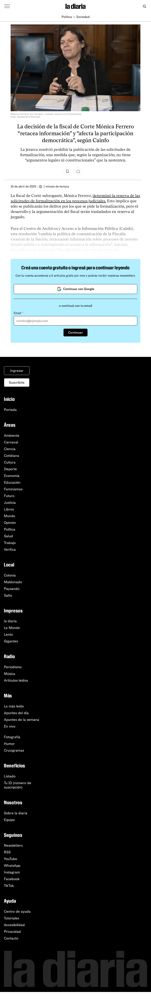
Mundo (9, 516)
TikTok (9, 886)
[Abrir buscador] (144, 6)
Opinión (10, 523)
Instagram (12, 872)
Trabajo (10, 543)
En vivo (9, 726)
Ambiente (11, 435)
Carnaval (11, 442)
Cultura (10, 462)
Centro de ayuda (17, 911)
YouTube (10, 859)
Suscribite (17, 382)
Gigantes (11, 641)
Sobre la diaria (15, 813)
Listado (10, 776)
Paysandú (11, 589)
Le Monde (12, 628)
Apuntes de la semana (21, 720)
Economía (11, 476)
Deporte (10, 469)
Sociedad (82, 17)
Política (67, 17)
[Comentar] (78, 171)
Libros (9, 509)
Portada (10, 410)
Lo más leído (14, 706)
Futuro (9, 496)
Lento (8, 634)
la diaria (10, 621)
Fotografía (12, 737)
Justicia (10, 502)
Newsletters (13, 845)
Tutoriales (11, 918)
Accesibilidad (14, 925)
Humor (9, 744)
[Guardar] (67, 171)
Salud (8, 536)
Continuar (75, 332)
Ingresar (16, 371)
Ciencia (10, 449)
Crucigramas (14, 750)
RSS (7, 852)
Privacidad (12, 931)
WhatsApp (12, 865)
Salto (8, 595)
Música (9, 674)
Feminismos (13, 489)
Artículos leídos (16, 680)
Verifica (10, 549)
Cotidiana (11, 455)
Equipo (9, 820)
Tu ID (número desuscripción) (17, 785)
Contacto (11, 938)
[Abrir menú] (7, 6)
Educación (12, 482)
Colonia (10, 575)
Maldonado (13, 582)
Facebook (12, 879)
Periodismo (13, 667)
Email (18, 313)
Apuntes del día (16, 713)
